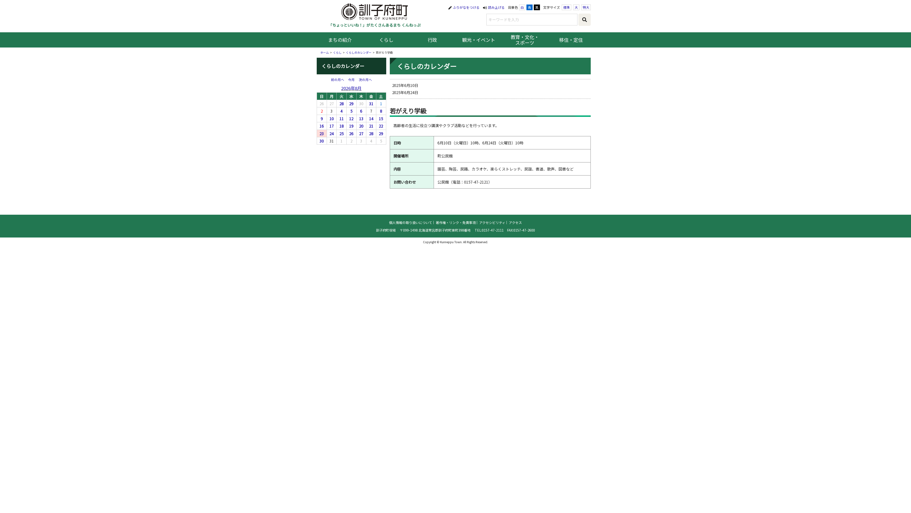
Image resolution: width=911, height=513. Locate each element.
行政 (432, 39)
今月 (351, 79)
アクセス (515, 222)
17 (332, 126)
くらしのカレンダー (359, 52)
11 (341, 118)
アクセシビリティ (492, 222)
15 (381, 118)
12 (351, 118)
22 (381, 126)
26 (351, 133)
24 (332, 133)
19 (351, 126)
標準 (566, 7)
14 (371, 118)
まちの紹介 (340, 39)
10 (332, 118)
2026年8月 (351, 88)
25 (341, 133)
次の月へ (365, 79)
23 (322, 133)
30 (322, 141)
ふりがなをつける (466, 7)
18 (341, 126)
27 (361, 133)
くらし (386, 39)
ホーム (324, 52)
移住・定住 (571, 39)
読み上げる (496, 7)
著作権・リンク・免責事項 (456, 222)
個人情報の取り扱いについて (410, 222)
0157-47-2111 (493, 230)
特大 (586, 7)
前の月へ (337, 79)
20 (361, 126)
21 (371, 126)
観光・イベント (478, 39)
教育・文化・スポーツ (525, 39)
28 (341, 103)
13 (361, 118)
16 (322, 126)
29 (351, 103)
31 (371, 103)
